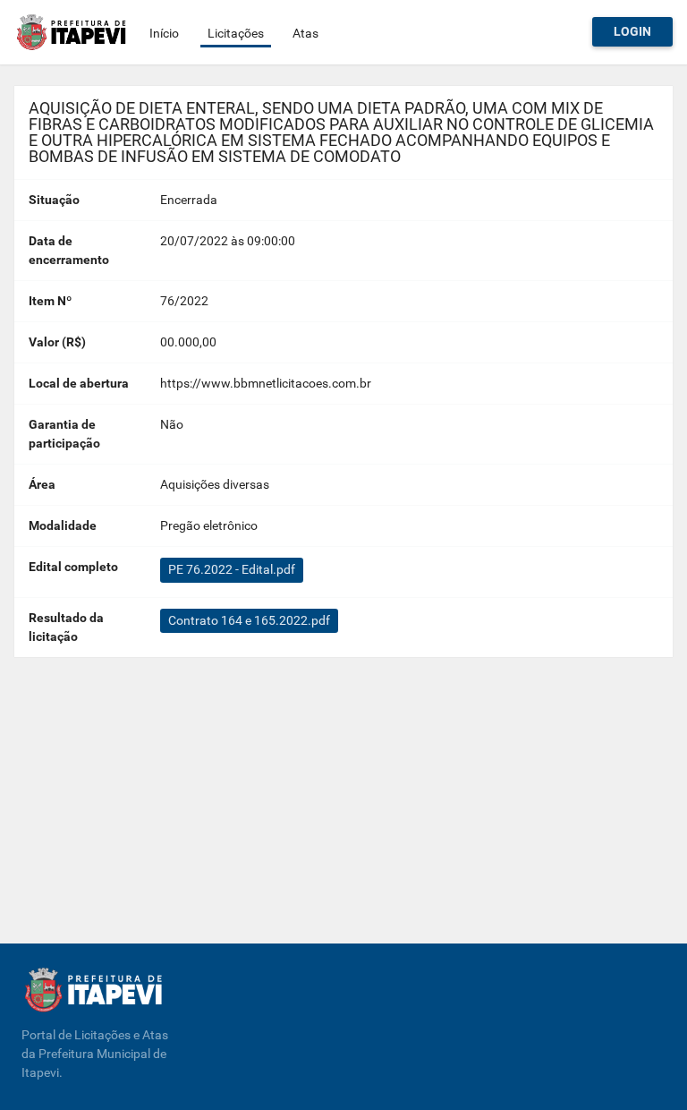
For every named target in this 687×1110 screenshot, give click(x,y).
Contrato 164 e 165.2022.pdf (249, 620)
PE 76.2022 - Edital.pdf (231, 569)
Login (632, 31)
